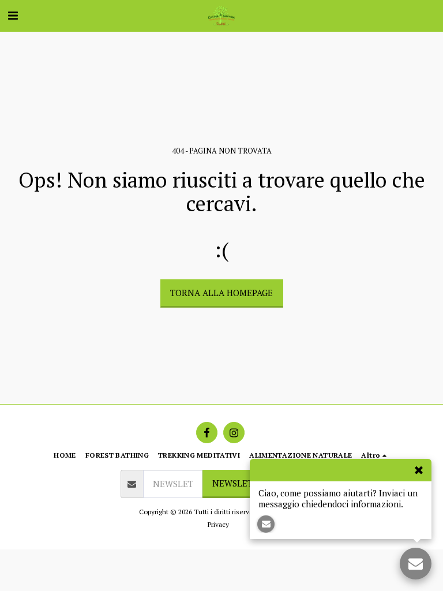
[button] (12, 15)
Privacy (218, 524)
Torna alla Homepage (221, 292)
